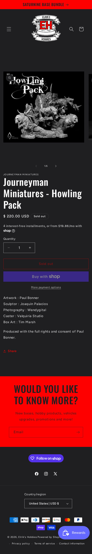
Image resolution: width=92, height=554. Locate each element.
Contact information (71, 543)
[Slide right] (56, 166)
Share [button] (12, 351)
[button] (9, 29)
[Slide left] (36, 166)
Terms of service (44, 543)
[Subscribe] (78, 432)
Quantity (9, 238)
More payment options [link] (46, 287)
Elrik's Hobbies (27, 536)
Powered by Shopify (50, 536)
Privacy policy (21, 543)
